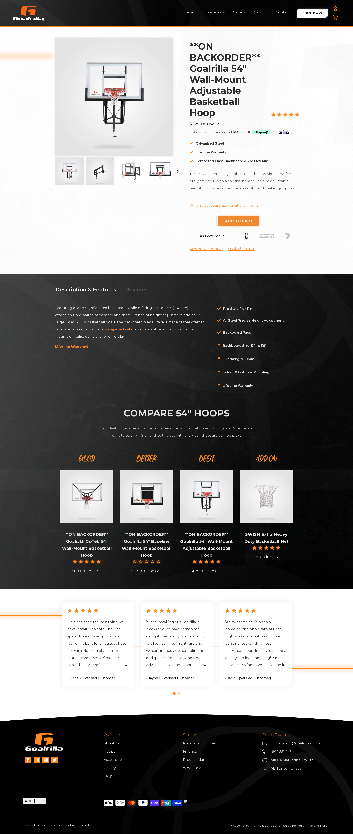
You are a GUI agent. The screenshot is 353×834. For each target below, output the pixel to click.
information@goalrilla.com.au (297, 743)
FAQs (108, 776)
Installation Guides (199, 743)
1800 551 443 (281, 752)
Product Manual (241, 248)
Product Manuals (197, 760)
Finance (190, 751)
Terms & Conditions (266, 825)
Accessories (211, 12)
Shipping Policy (294, 825)
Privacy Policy (239, 825)
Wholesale (192, 768)
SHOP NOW (312, 13)
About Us (112, 743)
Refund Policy (318, 825)
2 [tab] (178, 693)
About (258, 12)
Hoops (183, 12)
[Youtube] (45, 760)
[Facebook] (28, 760)
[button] (285, 115)
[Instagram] (37, 760)
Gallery (239, 12)
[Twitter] (54, 760)
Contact (283, 12)
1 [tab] (174, 693)
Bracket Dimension (206, 248)
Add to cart (239, 221)
